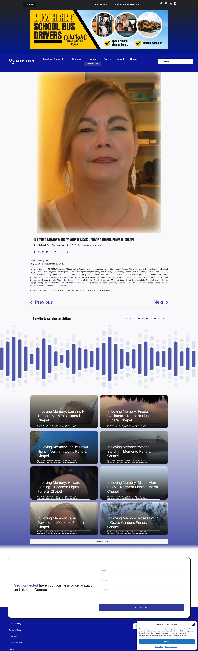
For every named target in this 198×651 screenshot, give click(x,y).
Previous (44, 302)
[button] (193, 624)
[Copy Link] (68, 251)
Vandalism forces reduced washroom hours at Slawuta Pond (111, 5)
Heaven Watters (91, 245)
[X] (39, 251)
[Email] (63, 251)
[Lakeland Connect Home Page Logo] (21, 59)
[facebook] (161, 3)
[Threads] (151, 318)
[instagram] (166, 3)
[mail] (171, 3)
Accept (166, 642)
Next (158, 302)
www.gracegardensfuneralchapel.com (50, 286)
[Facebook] (35, 251)
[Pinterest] (59, 251)
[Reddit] (43, 251)
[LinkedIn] (47, 251)
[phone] (175, 3)
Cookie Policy (159, 647)
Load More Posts (99, 542)
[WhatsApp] (51, 251)
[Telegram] (55, 251)
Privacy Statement (171, 647)
